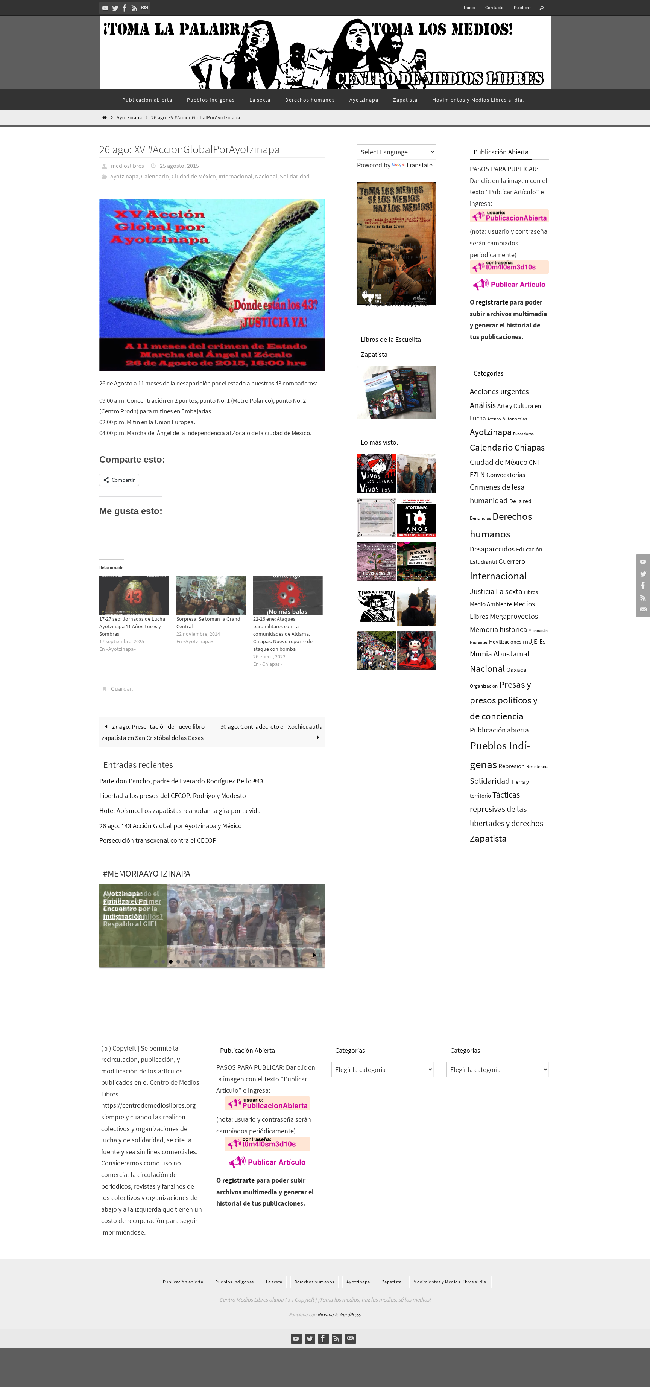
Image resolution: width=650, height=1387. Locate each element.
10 (223, 962)
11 (231, 962)
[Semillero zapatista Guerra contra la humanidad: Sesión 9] (376, 563)
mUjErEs (534, 642)
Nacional (266, 176)
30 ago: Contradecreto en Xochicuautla (271, 726)
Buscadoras (523, 433)
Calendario (155, 176)
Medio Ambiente (491, 604)
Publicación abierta (499, 730)
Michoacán (538, 630)
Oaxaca (516, 669)
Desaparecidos (492, 548)
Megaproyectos (514, 616)
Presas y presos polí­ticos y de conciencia (504, 700)
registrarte (492, 302)
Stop (320, 955)
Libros (531, 592)
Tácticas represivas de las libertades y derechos (506, 808)
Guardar (121, 688)
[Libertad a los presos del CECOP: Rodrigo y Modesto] (416, 475)
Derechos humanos (314, 1282)
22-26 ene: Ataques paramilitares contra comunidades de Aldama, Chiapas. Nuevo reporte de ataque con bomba (283, 633)
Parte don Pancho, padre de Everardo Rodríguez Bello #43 (181, 780)
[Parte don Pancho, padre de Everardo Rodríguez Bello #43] (376, 519)
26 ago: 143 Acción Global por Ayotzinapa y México (170, 825)
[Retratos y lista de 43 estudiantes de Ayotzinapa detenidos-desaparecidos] (376, 475)
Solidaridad (295, 176)
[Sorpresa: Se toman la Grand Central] (211, 595)
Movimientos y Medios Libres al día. (450, 1282)
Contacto (494, 7)
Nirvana (325, 1314)
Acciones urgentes (499, 391)
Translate (419, 165)
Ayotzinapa (129, 117)
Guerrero (511, 561)
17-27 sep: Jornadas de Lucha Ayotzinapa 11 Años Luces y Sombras (132, 626)
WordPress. (350, 1314)
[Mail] (144, 8)
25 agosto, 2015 (179, 165)
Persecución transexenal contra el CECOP (157, 840)
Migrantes (478, 642)
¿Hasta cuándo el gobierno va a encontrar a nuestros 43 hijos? (133, 905)
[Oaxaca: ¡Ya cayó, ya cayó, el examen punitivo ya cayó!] (376, 652)
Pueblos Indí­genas (234, 1282)
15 (261, 962)
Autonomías (515, 419)
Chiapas (530, 447)
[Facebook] (125, 8)
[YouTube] (105, 8)
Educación (529, 549)
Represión (511, 766)
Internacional (235, 176)
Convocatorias (505, 475)
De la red (520, 501)
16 (268, 962)
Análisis (483, 405)
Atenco (494, 419)
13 (246, 962)
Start (315, 955)
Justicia (482, 591)
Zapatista (488, 838)
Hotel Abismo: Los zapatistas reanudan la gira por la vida (180, 810)
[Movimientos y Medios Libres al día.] (416, 608)
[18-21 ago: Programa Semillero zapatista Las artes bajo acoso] (416, 563)
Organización (484, 686)
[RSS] (135, 8)
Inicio (469, 7)
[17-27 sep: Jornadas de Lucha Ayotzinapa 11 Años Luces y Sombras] (134, 595)
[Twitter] (115, 8)
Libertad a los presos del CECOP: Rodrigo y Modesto (172, 795)
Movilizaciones (505, 641)
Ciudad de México (194, 176)
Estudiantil (483, 561)
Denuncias (480, 518)
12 (238, 962)
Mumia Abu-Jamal (499, 654)
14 (253, 962)
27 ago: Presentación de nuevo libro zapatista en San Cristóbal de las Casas (153, 732)
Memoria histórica (498, 629)
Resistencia (537, 766)
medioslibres (127, 165)
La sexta (509, 591)
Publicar (522, 7)
